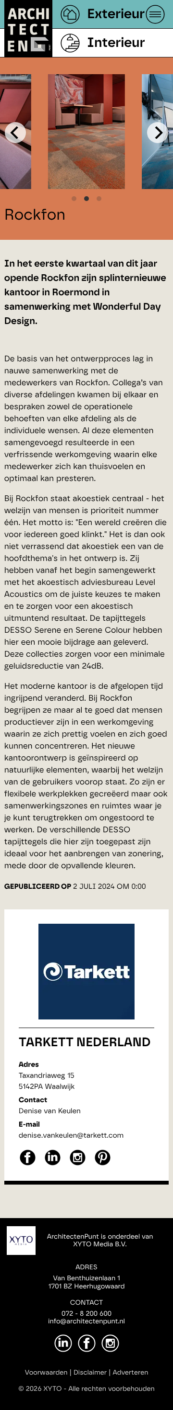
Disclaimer (90, 1372)
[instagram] (77, 1164)
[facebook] (28, 1164)
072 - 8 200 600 (86, 1313)
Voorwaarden (46, 1372)
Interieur (116, 43)
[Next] (157, 132)
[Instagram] (110, 1343)
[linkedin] (53, 1164)
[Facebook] (87, 1343)
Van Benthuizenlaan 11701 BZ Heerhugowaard (86, 1282)
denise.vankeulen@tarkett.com (71, 1135)
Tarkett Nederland (85, 1043)
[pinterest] (102, 1164)
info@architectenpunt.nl (86, 1321)
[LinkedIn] (63, 1343)
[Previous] (15, 132)
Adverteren (130, 1372)
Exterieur (116, 14)
